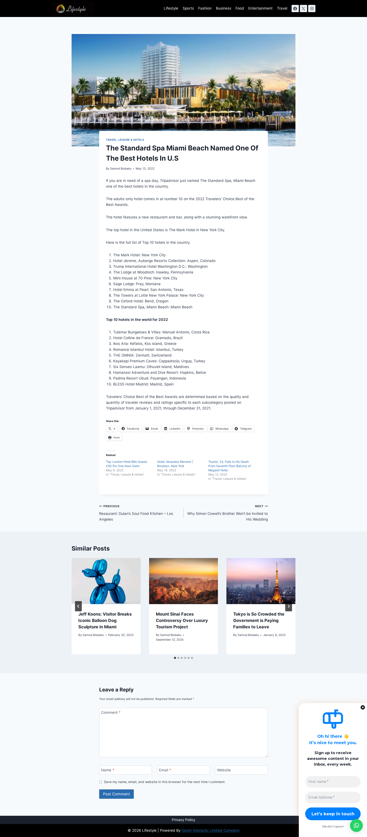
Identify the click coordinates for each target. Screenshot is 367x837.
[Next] (288, 606)
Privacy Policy (183, 820)
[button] (356, 825)
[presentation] (106, 581)
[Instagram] (311, 8)
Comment (111, 712)
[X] (303, 8)
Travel (282, 8)
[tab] (175, 658)
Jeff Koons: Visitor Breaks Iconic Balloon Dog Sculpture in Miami (105, 620)
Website (224, 770)
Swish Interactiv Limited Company (211, 830)
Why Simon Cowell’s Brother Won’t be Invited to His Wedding (227, 512)
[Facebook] (295, 8)
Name (107, 770)
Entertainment (260, 8)
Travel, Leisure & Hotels (125, 139)
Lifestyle (171, 8)
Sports (188, 8)
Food (240, 8)
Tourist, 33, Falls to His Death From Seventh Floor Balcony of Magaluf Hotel (229, 466)
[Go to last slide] (78, 606)
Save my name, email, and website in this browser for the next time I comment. (165, 782)
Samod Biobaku (120, 168)
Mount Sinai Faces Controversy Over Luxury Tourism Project (182, 620)
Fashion (205, 8)
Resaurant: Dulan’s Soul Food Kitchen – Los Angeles (136, 512)
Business (223, 8)
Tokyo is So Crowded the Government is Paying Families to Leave (258, 620)
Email (165, 770)
